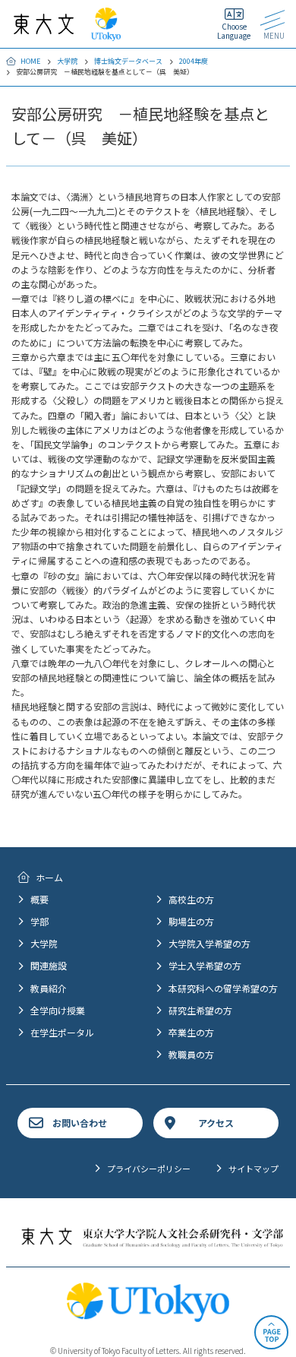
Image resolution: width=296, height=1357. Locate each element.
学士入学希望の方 (204, 965)
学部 (39, 921)
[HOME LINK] (44, 27)
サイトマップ (253, 1168)
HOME (30, 61)
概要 (39, 899)
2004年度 (193, 61)
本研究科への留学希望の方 (223, 988)
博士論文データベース (128, 61)
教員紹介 (48, 988)
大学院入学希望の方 (209, 943)
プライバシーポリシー (149, 1168)
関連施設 (48, 965)
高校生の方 (191, 899)
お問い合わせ (79, 1122)
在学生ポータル (62, 1032)
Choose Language (233, 31)
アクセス (216, 1122)
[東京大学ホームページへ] (106, 33)
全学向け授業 (57, 1010)
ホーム (49, 877)
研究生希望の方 (200, 1010)
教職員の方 (191, 1054)
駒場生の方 (191, 921)
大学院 (67, 61)
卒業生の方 (191, 1032)
